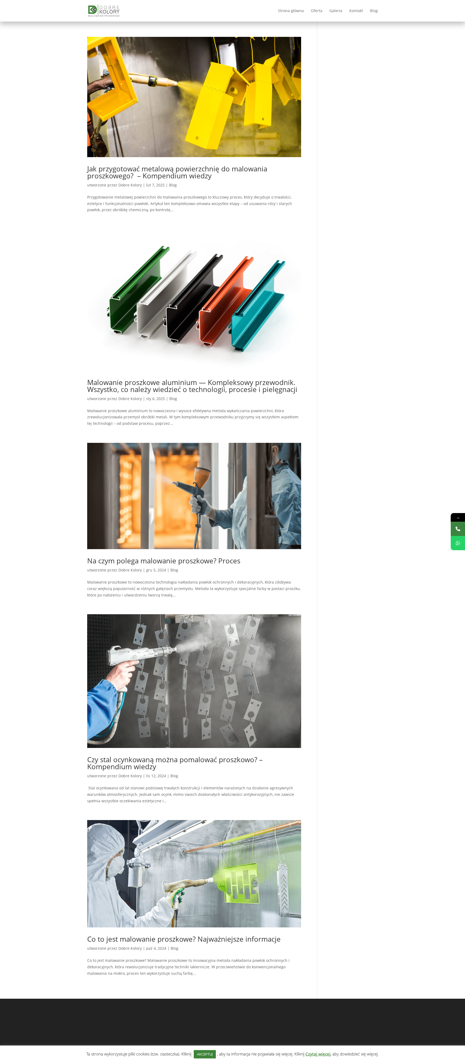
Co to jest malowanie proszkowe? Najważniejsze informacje (184, 939)
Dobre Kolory (130, 185)
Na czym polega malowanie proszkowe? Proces (163, 561)
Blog (374, 11)
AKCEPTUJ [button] (205, 1054)
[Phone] (458, 529)
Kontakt (356, 11)
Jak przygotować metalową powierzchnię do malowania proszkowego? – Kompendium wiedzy (177, 172)
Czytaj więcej (317, 1054)
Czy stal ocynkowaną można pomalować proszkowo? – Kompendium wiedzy (175, 763)
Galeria (335, 11)
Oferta (316, 11)
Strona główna (291, 11)
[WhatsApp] (458, 543)
